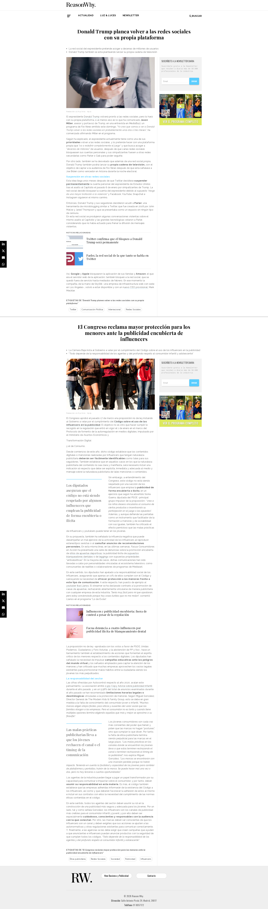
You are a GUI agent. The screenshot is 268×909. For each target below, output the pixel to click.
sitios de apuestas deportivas (86, 553)
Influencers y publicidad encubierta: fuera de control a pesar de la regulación (116, 613)
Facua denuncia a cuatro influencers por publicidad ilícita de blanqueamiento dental (116, 629)
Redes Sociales (133, 309)
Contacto (151, 875)
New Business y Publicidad (116, 875)
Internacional (114, 309)
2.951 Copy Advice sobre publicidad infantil (128, 686)
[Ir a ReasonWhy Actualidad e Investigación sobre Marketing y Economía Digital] (81, 5)
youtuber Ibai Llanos (77, 585)
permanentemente (78, 184)
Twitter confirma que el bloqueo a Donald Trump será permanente (114, 240)
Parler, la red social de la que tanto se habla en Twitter (117, 257)
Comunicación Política (92, 309)
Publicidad (130, 859)
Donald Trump (92, 116)
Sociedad (115, 859)
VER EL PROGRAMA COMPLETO (180, 121)
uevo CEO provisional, (136, 287)
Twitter (119, 180)
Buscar (197, 16)
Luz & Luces (108, 15)
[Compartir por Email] (3, 257)
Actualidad (86, 15)
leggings (103, 556)
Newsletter (131, 15)
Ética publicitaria (78, 859)
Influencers (146, 859)
